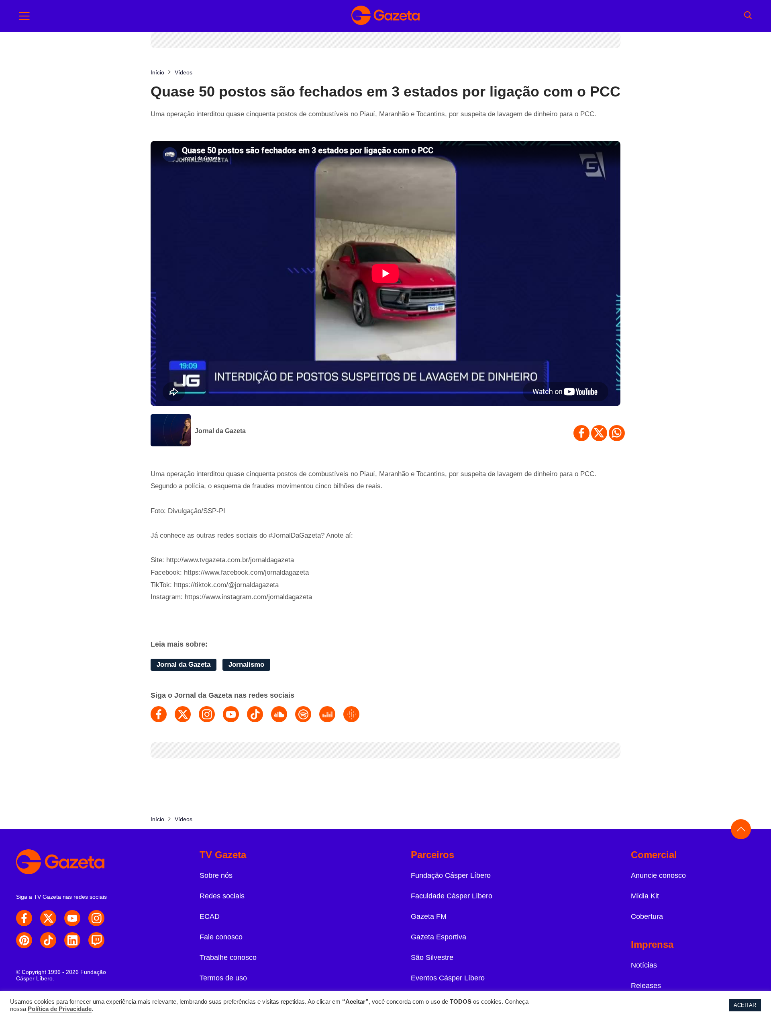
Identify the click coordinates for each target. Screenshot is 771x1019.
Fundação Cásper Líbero (451, 875)
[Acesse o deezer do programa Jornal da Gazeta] (327, 714)
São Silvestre (432, 957)
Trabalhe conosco (228, 957)
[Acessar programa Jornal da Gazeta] (171, 431)
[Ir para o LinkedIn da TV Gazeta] (72, 940)
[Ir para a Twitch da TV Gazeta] (96, 940)
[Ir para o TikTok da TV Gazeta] (48, 940)
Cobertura (647, 916)
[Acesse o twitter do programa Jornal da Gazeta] (183, 714)
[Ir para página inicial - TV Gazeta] (385, 16)
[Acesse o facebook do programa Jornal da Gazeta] (159, 714)
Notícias (644, 965)
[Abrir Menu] (24, 16)
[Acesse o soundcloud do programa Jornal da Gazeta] (279, 714)
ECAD (210, 916)
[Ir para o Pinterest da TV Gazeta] (24, 940)
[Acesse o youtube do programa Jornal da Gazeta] (231, 714)
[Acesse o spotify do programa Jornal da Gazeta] (303, 714)
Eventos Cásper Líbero (448, 978)
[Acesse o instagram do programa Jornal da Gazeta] (207, 714)
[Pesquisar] (748, 16)
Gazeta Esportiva (438, 937)
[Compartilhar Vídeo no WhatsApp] (617, 433)
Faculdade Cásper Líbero (451, 896)
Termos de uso (223, 978)
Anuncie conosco (658, 875)
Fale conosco (221, 937)
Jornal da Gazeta (220, 430)
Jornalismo (246, 664)
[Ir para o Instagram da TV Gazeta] (96, 918)
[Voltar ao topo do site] (741, 829)
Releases (646, 986)
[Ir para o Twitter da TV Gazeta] (48, 918)
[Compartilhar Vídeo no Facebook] (581, 433)
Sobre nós (216, 875)
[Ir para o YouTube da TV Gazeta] (72, 918)
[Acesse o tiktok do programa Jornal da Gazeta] (255, 714)
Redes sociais (222, 896)
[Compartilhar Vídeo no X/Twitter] (599, 433)
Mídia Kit (645, 896)
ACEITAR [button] (745, 1005)
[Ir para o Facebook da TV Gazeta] (24, 918)
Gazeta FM (429, 916)
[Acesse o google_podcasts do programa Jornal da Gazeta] (351, 714)
